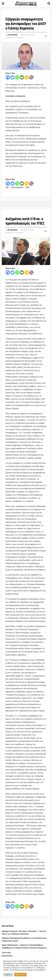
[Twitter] (12, 77)
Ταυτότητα (6, 953)
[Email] (22, 77)
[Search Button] (49, 3)
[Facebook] (8, 77)
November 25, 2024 (27, 35)
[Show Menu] (3, 3)
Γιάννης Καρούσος (17, 187)
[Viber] (31, 77)
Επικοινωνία (7, 956)
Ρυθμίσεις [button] (8, 974)
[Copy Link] (27, 77)
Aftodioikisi (12, 35)
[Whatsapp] (17, 77)
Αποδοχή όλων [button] (20, 974)
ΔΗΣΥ (28, 187)
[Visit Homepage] (26, 3)
